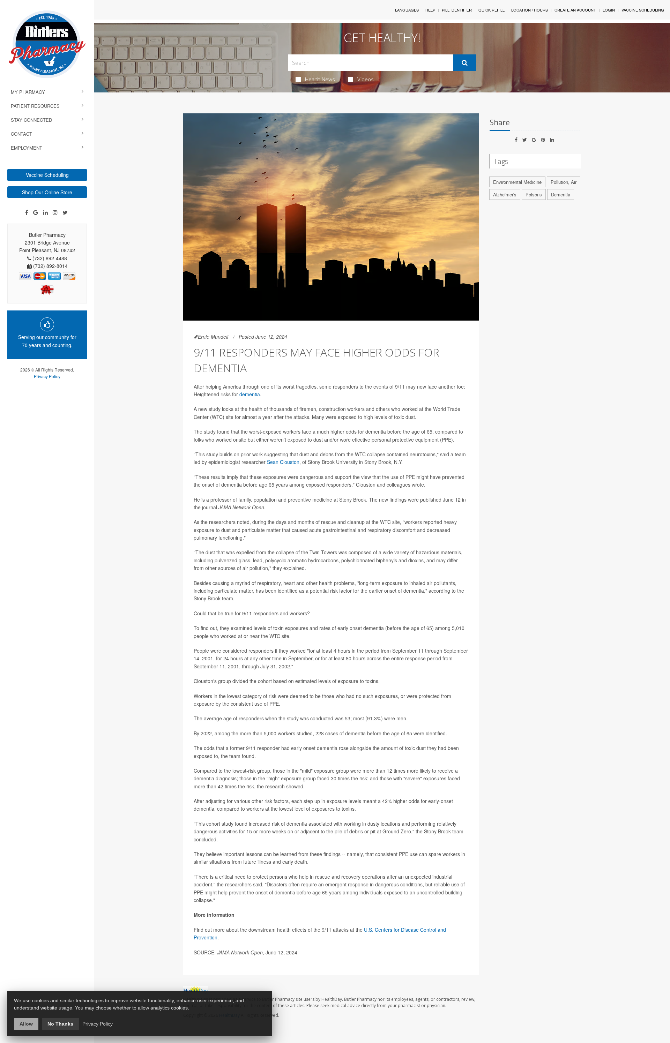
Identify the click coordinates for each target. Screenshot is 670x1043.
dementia (249, 394)
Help (430, 10)
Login (609, 10)
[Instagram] (55, 212)
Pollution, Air (563, 182)
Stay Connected (31, 120)
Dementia (560, 194)
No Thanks (60, 1024)
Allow (26, 1024)
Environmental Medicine (517, 182)
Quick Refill (491, 10)
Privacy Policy (47, 376)
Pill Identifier (457, 10)
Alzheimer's (504, 194)
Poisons (534, 194)
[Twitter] (65, 212)
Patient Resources (35, 106)
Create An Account (575, 10)
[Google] (35, 212)
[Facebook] (26, 212)
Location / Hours (529, 10)
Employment (26, 147)
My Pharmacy (28, 92)
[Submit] (464, 62)
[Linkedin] (45, 212)
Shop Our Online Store (47, 192)
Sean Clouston (283, 461)
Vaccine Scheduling (47, 174)
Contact (21, 133)
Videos (365, 79)
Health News (320, 79)
